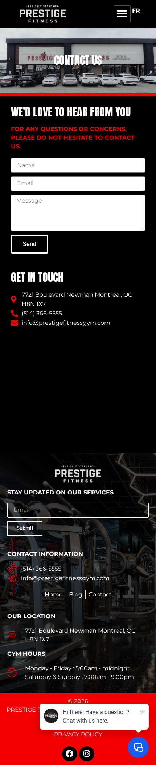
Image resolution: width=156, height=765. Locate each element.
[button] (122, 13)
